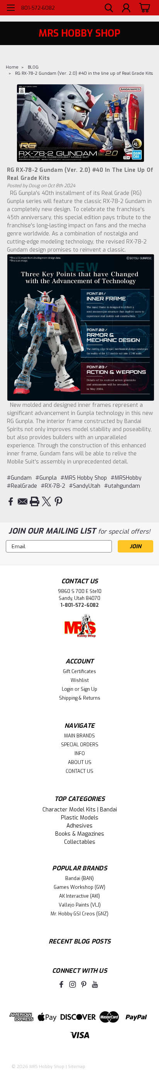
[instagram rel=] (72, 984)
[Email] (22, 501)
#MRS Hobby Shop (84, 478)
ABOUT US (79, 762)
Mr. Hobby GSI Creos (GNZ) (79, 914)
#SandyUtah (84, 486)
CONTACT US (79, 771)
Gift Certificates (79, 671)
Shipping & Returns (79, 698)
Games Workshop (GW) (79, 887)
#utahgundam (122, 486)
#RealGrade (22, 486)
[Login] (126, 8)
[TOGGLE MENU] (10, 8)
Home (12, 67)
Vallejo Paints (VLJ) (80, 905)
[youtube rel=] (94, 984)
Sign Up (89, 689)
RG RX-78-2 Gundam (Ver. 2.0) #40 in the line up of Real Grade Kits (84, 73)
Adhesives (79, 826)
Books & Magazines (79, 834)
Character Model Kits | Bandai (79, 809)
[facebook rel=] (61, 984)
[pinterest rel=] (83, 984)
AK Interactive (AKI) (79, 896)
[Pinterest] (58, 501)
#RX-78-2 (53, 486)
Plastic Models (79, 817)
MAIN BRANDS (79, 736)
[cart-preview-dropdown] (143, 7)
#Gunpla (46, 478)
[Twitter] (46, 501)
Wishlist (80, 680)
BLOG (33, 67)
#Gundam (19, 478)
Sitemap (76, 1067)
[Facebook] (10, 501)
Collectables (79, 842)
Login (67, 689)
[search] (109, 8)
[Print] (34, 501)
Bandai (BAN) (79, 878)
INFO (79, 754)
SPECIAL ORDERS (79, 745)
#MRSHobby (126, 478)
